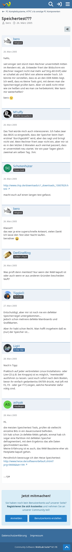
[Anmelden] (59, 4)
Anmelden (16, 518)
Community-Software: (36, 547)
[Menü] (67, 4)
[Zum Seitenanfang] (66, 547)
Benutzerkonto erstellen (47, 518)
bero (8, 22)
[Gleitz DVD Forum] (6, 4)
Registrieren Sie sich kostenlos (24, 506)
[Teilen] (67, 29)
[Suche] (51, 4)
